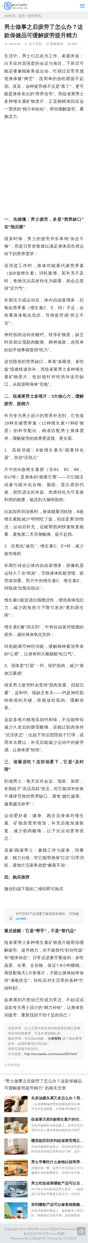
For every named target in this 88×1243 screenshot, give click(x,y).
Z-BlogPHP (37, 1238)
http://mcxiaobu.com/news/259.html (50, 1054)
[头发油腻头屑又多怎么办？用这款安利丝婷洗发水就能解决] (16, 1104)
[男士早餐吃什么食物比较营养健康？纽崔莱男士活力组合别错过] (16, 1168)
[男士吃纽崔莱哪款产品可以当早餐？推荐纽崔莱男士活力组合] (16, 1189)
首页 (21, 16)
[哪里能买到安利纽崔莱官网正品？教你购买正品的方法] (16, 1146)
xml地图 (59, 1234)
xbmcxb (14, 44)
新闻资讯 (34, 16)
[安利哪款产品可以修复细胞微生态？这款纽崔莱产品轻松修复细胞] (16, 1210)
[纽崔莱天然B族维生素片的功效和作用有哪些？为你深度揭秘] (16, 1125)
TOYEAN (70, 1238)
